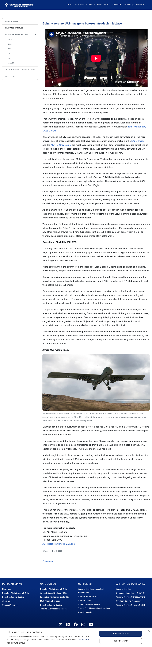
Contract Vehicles (10, 605)
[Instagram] (83, 624)
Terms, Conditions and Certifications (94, 608)
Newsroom (6, 589)
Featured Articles (14, 28)
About (69, 5)
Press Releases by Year (16, 35)
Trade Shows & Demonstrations (20, 70)
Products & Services (85, 5)
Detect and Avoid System (13, 597)
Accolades (10, 76)
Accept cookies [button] (121, 633)
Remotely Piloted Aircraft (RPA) (15, 593)
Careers (128, 5)
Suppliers (116, 5)
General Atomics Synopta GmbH (130, 605)
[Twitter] (61, 624)
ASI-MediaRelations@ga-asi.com (58, 544)
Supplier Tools (84, 600)
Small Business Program (89, 604)
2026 (10, 39)
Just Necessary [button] (121, 641)
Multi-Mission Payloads (50, 601)
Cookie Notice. (83, 639)
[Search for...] (146, 5)
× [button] (149, 631)
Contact (140, 5)
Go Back (48, 561)
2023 (10, 54)
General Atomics (123, 589)
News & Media (103, 5)
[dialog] (76, 637)
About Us (6, 601)
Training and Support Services (53, 609)
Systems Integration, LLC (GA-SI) (130, 593)
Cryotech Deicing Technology (128, 601)
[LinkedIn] (68, 624)
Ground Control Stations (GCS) (53, 593)
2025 (10, 44)
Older (11, 63)
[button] (51, 643)
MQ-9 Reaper (138, 141)
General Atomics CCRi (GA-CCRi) (130, 597)
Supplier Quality (85, 612)
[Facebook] (76, 624)
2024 (10, 49)
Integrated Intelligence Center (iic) (54, 597)
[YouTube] (91, 624)
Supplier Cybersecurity (88, 596)
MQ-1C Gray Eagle (61, 145)
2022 (10, 58)
